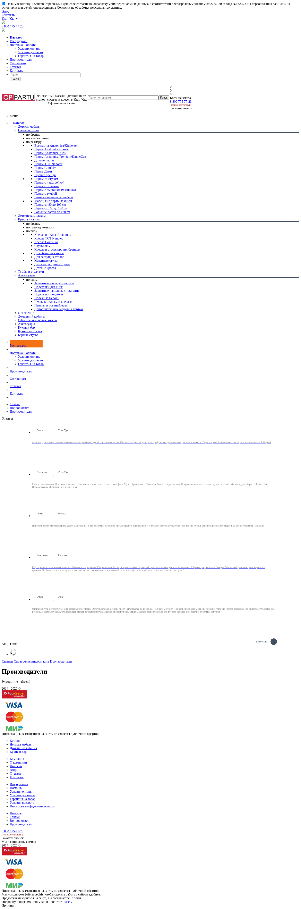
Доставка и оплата (23, 45)
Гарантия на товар (31, 364)
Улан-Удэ (10, 18)
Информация (19, 784)
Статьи (15, 817)
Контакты (8, 15)
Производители (21, 59)
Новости (16, 766)
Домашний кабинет (23, 748)
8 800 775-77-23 (12, 26)
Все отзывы (262, 641)
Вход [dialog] (5, 11)
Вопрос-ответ (19, 820)
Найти (15, 79)
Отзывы (15, 67)
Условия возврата (22, 802)
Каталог (18, 123)
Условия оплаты (29, 356)
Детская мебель (20, 744)
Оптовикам (18, 63)
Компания (17, 758)
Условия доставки (30, 360)
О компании (18, 762)
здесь (67, 901)
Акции (14, 770)
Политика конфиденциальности (32, 806)
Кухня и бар (18, 752)
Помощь (16, 788)
